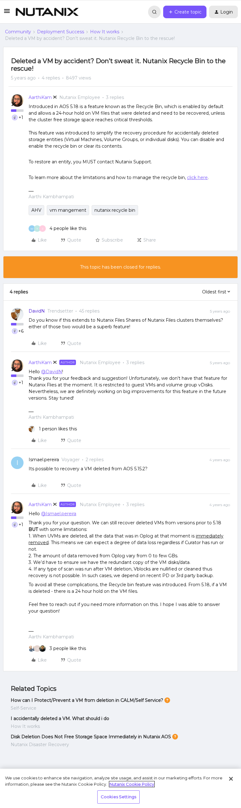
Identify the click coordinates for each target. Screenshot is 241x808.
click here (197, 177)
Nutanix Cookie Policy (132, 784)
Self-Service (23, 708)
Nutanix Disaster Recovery (40, 744)
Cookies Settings (118, 796)
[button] (7, 13)
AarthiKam (40, 97)
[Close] (231, 779)
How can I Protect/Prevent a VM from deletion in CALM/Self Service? (87, 700)
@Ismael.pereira (58, 513)
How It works (104, 32)
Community (18, 32)
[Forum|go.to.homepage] (47, 12)
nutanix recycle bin (114, 210)
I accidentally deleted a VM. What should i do (60, 718)
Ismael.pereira (44, 459)
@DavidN (51, 371)
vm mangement (68, 210)
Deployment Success (60, 32)
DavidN (37, 311)
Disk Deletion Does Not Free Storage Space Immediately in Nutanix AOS (91, 737)
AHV (36, 210)
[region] (120, 788)
